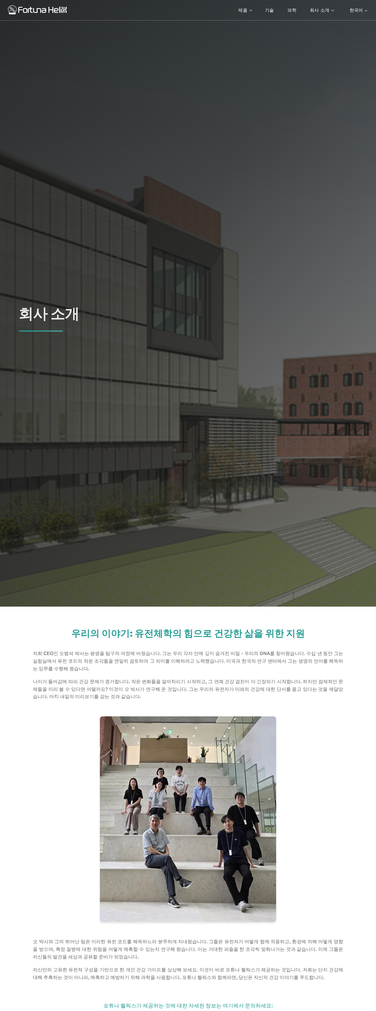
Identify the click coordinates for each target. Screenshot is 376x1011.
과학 (291, 10)
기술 (269, 10)
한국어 (356, 10)
